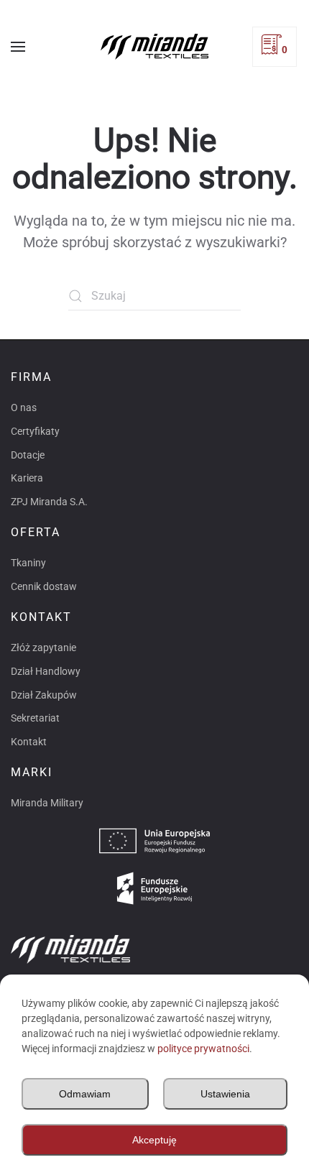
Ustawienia (225, 1094)
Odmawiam (85, 1094)
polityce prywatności (203, 1048)
